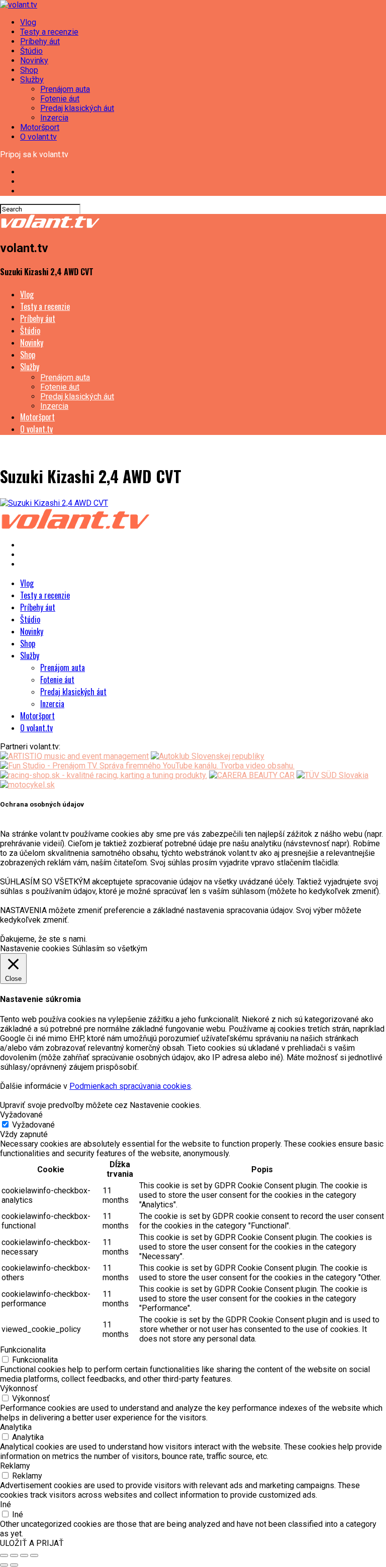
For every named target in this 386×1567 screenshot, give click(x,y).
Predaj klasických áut (77, 108)
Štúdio (31, 51)
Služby (32, 79)
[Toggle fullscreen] (24, 1555)
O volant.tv (38, 137)
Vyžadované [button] (21, 1115)
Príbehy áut (40, 41)
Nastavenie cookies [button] (35, 948)
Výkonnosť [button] (19, 1388)
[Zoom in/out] (34, 1555)
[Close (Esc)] (4, 1555)
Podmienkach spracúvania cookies (130, 1086)
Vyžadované (33, 1125)
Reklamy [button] (15, 1466)
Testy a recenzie (49, 32)
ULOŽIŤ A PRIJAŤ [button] (32, 1543)
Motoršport (39, 127)
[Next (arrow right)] (14, 1564)
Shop (29, 70)
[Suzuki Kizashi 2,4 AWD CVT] (54, 503)
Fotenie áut (59, 98)
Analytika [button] (16, 1427)
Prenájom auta (65, 89)
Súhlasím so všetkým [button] (109, 948)
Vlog (28, 22)
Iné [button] (5, 1504)
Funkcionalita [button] (23, 1350)
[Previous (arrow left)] (4, 1564)
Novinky (34, 60)
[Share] (14, 1555)
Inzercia (54, 118)
